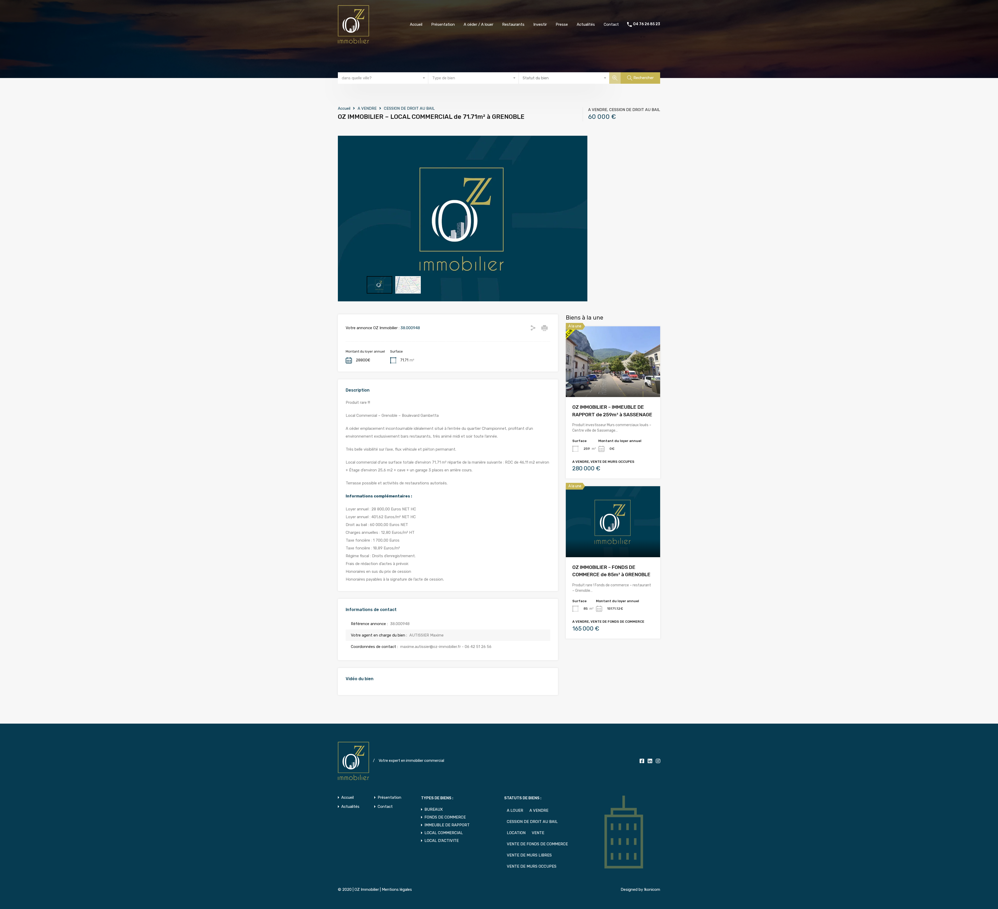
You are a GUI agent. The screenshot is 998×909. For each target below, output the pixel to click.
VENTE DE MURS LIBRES (529, 855)
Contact (611, 24)
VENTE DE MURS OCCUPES (531, 866)
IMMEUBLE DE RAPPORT (447, 825)
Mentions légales (397, 889)
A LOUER (515, 810)
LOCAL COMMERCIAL (443, 832)
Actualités (586, 24)
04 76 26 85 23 (646, 24)
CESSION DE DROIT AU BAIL (409, 108)
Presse (562, 24)
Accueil (416, 24)
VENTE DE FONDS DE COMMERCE (537, 844)
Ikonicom (652, 889)
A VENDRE (367, 108)
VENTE (538, 832)
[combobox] (383, 78)
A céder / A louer (478, 24)
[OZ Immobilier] (353, 41)
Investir (540, 24)
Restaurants (513, 24)
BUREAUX (433, 809)
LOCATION (516, 832)
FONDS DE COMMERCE (445, 817)
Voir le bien (613, 383)
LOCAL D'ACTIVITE (441, 840)
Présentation (443, 24)
